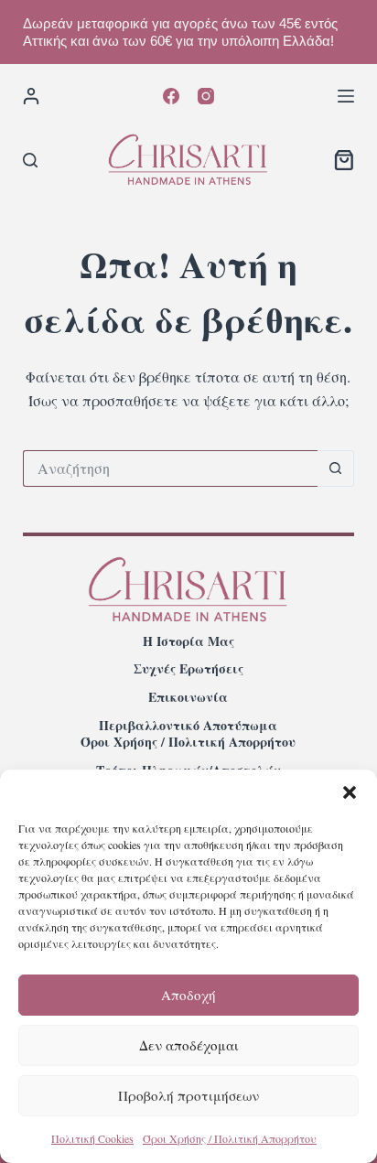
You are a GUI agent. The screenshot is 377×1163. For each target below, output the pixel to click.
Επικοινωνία (188, 697)
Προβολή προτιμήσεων (188, 1095)
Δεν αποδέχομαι (189, 1045)
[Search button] (336, 468)
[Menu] (346, 96)
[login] (31, 96)
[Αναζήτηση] (30, 160)
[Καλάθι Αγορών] (344, 160)
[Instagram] (206, 96)
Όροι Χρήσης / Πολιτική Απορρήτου (230, 1138)
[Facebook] (171, 96)
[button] (349, 792)
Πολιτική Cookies (92, 1138)
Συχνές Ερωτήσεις (188, 669)
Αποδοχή (188, 994)
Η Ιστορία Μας (188, 641)
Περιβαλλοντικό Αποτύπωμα (188, 725)
